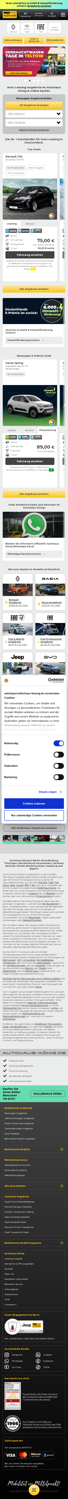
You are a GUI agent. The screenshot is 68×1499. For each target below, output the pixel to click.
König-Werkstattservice (35, 1005)
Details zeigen (48, 791)
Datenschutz (11, 1294)
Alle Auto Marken (15, 1186)
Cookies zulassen (34, 803)
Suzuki (20, 885)
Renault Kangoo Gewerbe (18, 1206)
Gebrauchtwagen (13, 40)
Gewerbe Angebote (17, 1196)
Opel (51, 882)
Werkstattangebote (15, 1175)
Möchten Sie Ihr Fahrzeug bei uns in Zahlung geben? (32, 978)
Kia (33, 885)
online (38, 986)
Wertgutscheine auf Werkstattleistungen (24, 1015)
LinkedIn (47, 1354)
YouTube (16, 1367)
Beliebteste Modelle (17, 1149)
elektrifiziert (9, 971)
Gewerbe (40, 965)
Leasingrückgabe (13, 1258)
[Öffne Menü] (34, 1489)
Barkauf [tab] (30, 223)
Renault (43, 882)
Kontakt (9, 1268)
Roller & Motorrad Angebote (19, 1123)
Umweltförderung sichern (23, 340)
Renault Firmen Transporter (19, 1227)
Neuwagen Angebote (16, 1113)
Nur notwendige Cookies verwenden (34, 815)
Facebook (48, 1361)
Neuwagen (34, 917)
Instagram (17, 1354)
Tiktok (46, 1367)
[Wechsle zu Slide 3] (34, 80)
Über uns (9, 1274)
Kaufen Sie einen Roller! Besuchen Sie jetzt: (11, 1093)
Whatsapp (17, 1361)
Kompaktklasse (45, 960)
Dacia (6, 885)
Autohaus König (14, 1253)
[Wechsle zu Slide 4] (38, 80)
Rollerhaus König (47, 888)
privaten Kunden (16, 965)
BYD (27, 885)
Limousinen (29, 960)
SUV (19, 960)
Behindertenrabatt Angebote (20, 1138)
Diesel (42, 968)
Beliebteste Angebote (18, 1108)
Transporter (9, 962)
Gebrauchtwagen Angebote (19, 1118)
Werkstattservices (16, 1160)
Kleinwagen (9, 960)
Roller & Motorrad (34, 40)
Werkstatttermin (55, 40)
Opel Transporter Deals (17, 1232)
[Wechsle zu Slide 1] (25, 80)
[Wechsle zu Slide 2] (29, 80)
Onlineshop (9, 1019)
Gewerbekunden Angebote (19, 1128)
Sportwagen (44, 962)
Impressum (11, 1304)
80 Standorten (50, 903)
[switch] (58, 755)
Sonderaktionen (19, 1026)
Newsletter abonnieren (16, 1279)
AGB (7, 1299)
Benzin (29, 968)
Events (48, 1026)
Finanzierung (44, 896)
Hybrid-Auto (32, 971)
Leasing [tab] (12, 223)
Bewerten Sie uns (13, 1284)
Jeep (12, 885)
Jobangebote (11, 1289)
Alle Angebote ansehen (34, 289)
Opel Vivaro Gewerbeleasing (19, 1201)
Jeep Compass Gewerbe (17, 1217)
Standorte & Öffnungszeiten (19, 1263)
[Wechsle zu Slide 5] (43, 80)
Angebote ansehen (39, 6)
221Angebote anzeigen (34, 105)
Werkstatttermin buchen (18, 1165)
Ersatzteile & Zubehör (16, 1170)
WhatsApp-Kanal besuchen (24, 554)
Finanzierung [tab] (47, 430)
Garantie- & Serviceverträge (42, 1002)
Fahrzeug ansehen (30, 255)
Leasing (33, 893)
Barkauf (50, 893)
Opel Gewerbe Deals (15, 1222)
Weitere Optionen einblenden (34, 129)
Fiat (57, 882)
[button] (62, 15)
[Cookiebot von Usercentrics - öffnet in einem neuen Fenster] (48, 680)
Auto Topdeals (12, 1133)
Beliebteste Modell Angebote (23, 1243)
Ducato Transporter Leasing (19, 1211)
